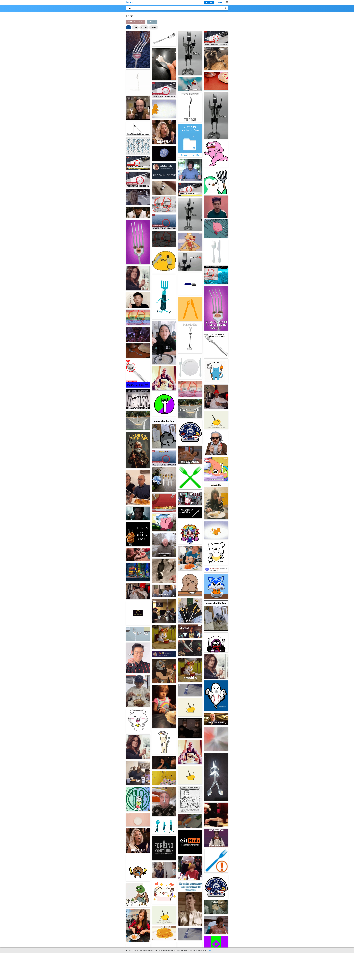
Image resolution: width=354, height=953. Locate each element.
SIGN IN (220, 2)
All (128, 27)
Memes (153, 27)
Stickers (144, 27)
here (209, 950)
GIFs (135, 27)
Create (210, 2)
